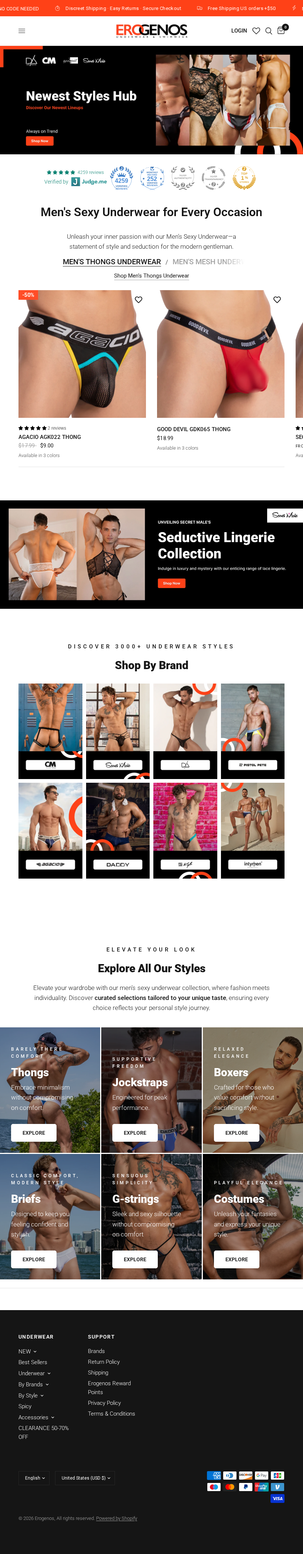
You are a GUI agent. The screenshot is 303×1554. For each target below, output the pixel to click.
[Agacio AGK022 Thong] (82, 354)
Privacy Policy (104, 1403)
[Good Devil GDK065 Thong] (221, 354)
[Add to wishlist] (138, 299)
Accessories (33, 1417)
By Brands (30, 1384)
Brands (96, 1351)
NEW (24, 1351)
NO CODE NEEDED (280, 8)
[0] (280, 31)
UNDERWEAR (36, 1336)
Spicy (24, 1406)
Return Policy (104, 1362)
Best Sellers (32, 1362)
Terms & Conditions (111, 1413)
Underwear (31, 1373)
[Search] (269, 31)
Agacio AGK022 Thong (49, 437)
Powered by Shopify (116, 1518)
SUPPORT (101, 1336)
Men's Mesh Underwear (217, 261)
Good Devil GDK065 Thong (194, 429)
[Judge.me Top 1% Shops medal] (244, 178)
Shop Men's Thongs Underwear (151, 276)
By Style (28, 1395)
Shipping (98, 1372)
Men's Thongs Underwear (112, 261)
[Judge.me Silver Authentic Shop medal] (183, 178)
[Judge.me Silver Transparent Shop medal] (213, 178)
